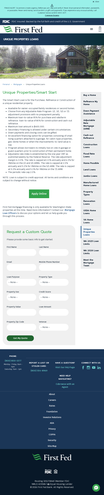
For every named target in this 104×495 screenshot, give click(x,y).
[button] (96, 488)
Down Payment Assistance (91, 112)
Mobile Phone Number (49, 262)
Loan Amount (45, 306)
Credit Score (45, 291)
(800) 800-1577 (13, 360)
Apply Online (39, 193)
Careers (52, 400)
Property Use (13, 291)
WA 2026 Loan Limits (91, 252)
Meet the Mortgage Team (88, 262)
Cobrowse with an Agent (65, 385)
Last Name (44, 247)
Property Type (45, 277)
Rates (52, 405)
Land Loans (89, 169)
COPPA (52, 434)
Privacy (52, 429)
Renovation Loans (89, 202)
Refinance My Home (90, 103)
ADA (52, 423)
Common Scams (52, 15)
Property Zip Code (15, 321)
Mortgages (17, 84)
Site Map (52, 446)
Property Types (88, 193)
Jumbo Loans (90, 176)
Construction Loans (90, 146)
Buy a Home (89, 95)
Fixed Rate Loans (89, 155)
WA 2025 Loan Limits (91, 243)
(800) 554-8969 (39, 370)
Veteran (42, 321)
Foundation (52, 411)
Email (9, 262)
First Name (12, 247)
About (52, 394)
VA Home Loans (88, 221)
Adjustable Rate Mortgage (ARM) (89, 124)
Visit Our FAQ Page (65, 367)
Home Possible (91, 163)
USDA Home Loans (89, 212)
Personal (6, 84)
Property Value (14, 306)
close (97, 2)
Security (52, 440)
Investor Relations (52, 417)
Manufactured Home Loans (90, 184)
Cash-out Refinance (88, 137)
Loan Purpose (13, 277)
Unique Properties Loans (89, 232)
